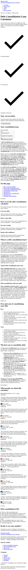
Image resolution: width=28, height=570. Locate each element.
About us (6, 555)
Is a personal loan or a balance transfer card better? (14, 521)
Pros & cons (6, 548)
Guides (5, 7)
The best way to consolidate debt (11, 193)
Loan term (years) (5, 133)
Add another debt (6, 123)
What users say (7, 194)
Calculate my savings (7, 139)
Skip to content (4, 1)
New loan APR (4, 130)
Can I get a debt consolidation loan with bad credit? (14, 516)
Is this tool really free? (7, 522)
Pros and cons (7, 192)
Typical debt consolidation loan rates (12, 189)
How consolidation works (10, 546)
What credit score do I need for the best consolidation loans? (14, 518)
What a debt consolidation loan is (11, 188)
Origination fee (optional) (7, 135)
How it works (7, 6)
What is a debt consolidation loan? (10, 512)
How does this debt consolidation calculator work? (14, 513)
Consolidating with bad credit (10, 190)
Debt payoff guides (8, 549)
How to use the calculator (10, 186)
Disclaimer (6, 560)
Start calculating (7, 10)
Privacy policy (7, 557)
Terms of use (7, 559)
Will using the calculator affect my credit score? (13, 514)
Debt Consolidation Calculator (11, 545)
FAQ (5, 9)
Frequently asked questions (10, 196)
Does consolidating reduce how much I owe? (12, 520)
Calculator (6, 5)
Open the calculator (5, 533)
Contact (5, 556)
